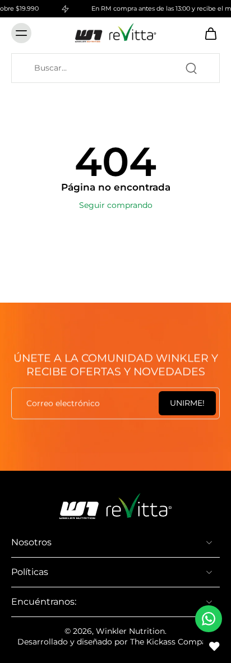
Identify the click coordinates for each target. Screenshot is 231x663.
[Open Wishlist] (214, 646)
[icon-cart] (207, 33)
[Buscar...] (191, 68)
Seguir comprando (116, 205)
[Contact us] (208, 618)
